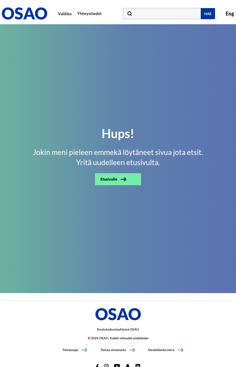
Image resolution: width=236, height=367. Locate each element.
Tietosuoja (70, 350)
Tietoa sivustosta (113, 350)
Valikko (65, 13)
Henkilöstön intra (161, 350)
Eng (230, 13)
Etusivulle (108, 179)
